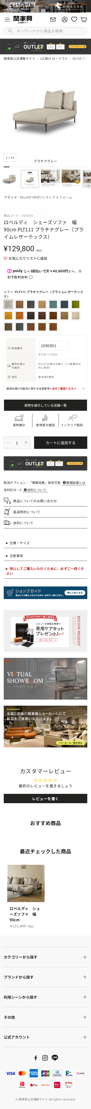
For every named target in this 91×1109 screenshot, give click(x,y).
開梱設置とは (75, 482)
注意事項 (16, 555)
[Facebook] (35, 1058)
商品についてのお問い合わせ (35, 501)
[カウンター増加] (26, 442)
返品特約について (26, 511)
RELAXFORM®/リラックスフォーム (46, 197)
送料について (36, 490)
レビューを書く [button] (45, 798)
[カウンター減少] (8, 442)
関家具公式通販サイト (19, 58)
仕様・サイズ (20, 543)
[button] (45, 31)
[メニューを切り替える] (7, 19)
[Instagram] (45, 1058)
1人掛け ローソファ (54, 58)
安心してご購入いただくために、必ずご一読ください (45, 571)
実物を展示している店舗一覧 (45, 405)
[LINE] (55, 1058)
